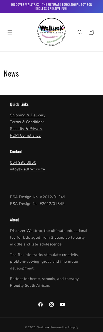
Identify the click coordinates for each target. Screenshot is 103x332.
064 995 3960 (23, 162)
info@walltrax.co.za (27, 169)
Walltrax (43, 327)
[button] (10, 32)
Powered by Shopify (64, 327)
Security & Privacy (26, 128)
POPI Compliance (25, 135)
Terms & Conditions (27, 121)
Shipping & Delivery (28, 115)
